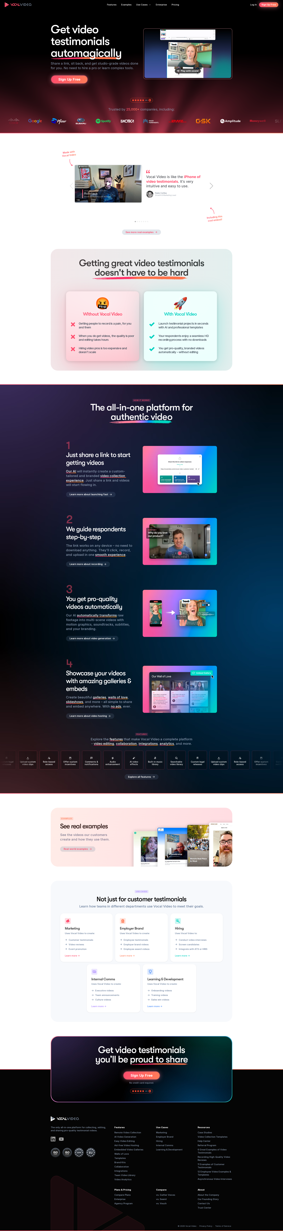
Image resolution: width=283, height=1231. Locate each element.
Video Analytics (122, 1179)
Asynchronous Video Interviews (215, 1179)
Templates (120, 1158)
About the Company (208, 1194)
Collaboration (121, 1166)
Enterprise (119, 1199)
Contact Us (204, 1203)
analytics (167, 743)
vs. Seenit (161, 1199)
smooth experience (110, 554)
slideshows (74, 702)
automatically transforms (97, 615)
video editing (104, 743)
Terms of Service (223, 1226)
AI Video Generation (125, 1136)
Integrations (120, 1171)
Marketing (161, 1132)
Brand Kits (120, 1162)
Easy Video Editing (124, 1141)
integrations (148, 743)
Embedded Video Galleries (128, 1149)
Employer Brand (164, 1136)
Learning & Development (169, 1149)
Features (119, 1127)
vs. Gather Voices (165, 1194)
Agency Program (123, 1203)
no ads (116, 706)
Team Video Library (124, 1175)
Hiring (159, 1141)
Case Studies (205, 1132)
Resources (204, 1127)
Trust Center (204, 1207)
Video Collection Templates (212, 1136)
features (116, 739)
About (201, 1189)
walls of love (118, 697)
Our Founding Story (208, 1199)
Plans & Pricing (122, 1189)
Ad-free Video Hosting (126, 1145)
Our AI (71, 471)
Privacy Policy (205, 1226)
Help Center (204, 1141)
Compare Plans (122, 1194)
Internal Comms (164, 1145)
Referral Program (207, 1145)
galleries (99, 697)
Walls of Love (121, 1153)
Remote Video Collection (127, 1132)
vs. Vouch (161, 1203)
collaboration (126, 743)
